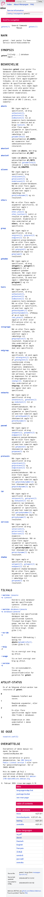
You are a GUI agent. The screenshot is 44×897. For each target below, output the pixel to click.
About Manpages (21, 4)
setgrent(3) (17, 235)
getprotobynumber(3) (24, 482)
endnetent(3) (20, 402)
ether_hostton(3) (19, 214)
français (20, 848)
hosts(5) (21, 125)
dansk (19, 838)
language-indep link (25, 790)
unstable (20, 824)
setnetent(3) (17, 400)
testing (10, 13)
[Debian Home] (3, 5)
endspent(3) (17, 566)
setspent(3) (17, 564)
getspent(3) (29, 564)
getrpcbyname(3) (19, 517)
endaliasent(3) (18, 181)
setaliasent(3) (18, 176)
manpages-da (18, 13)
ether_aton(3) (18, 212)
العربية (19, 834)
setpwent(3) (17, 433)
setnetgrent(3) (22, 357)
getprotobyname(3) (20, 487)
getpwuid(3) (20, 447)
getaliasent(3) (18, 179)
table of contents (25, 803)
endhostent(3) (18, 118)
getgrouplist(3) (19, 339)
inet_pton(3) (17, 317)
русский (20, 859)
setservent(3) (18, 529)
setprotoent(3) (18, 463)
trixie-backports (23, 817)
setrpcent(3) (17, 498)
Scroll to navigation (11, 20)
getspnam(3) (17, 581)
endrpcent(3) (20, 501)
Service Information (15, 10)
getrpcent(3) (31, 498)
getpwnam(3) (17, 451)
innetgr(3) (16, 381)
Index (9, 4)
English (20, 845)
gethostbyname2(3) (20, 313)
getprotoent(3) (18, 465)
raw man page (23, 797)
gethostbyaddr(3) (19, 310)
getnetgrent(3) (21, 360)
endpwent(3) (17, 435)
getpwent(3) (29, 433)
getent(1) (5, 27)
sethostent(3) (18, 113)
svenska (20, 862)
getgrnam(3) (17, 254)
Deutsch (20, 841)
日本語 (19, 852)
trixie (19, 814)
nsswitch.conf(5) (10, 737)
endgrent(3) (17, 238)
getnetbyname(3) (19, 421)
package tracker (23, 794)
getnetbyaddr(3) (22, 416)
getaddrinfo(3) (18, 137)
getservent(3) (18, 531)
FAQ (32, 4)
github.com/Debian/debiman (31, 891)
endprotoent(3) (18, 468)
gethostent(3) (18, 115)
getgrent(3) (29, 235)
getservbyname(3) (19, 552)
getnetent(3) (31, 400)
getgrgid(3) (20, 249)
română (20, 855)
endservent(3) (18, 534)
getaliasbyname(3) (20, 195)
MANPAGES (10, 1)
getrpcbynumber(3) (23, 512)
